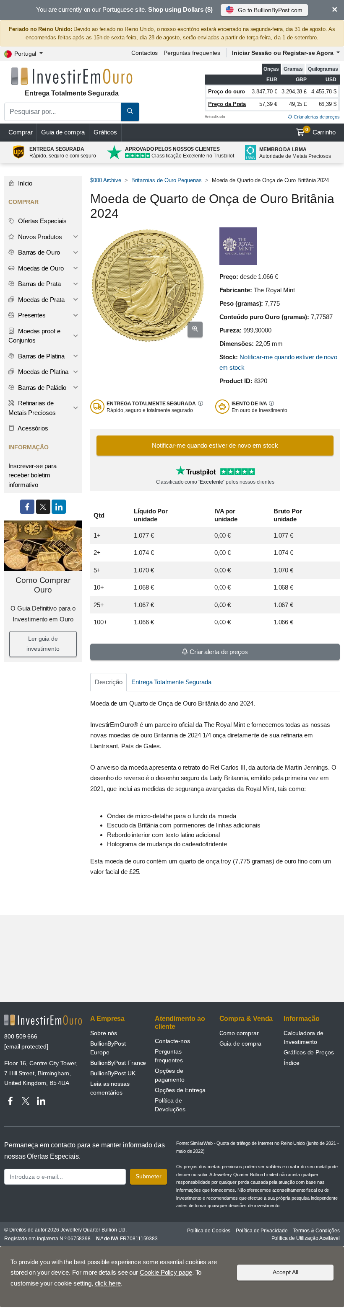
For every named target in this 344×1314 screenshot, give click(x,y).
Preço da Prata (227, 104)
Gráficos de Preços (309, 1052)
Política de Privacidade (261, 1231)
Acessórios (32, 428)
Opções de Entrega (180, 1090)
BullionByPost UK (113, 1073)
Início (24, 183)
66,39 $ (327, 104)
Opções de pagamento (170, 1075)
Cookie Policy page (166, 1272)
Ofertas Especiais (41, 220)
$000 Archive (105, 180)
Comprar (20, 132)
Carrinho (320, 131)
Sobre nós (103, 1033)
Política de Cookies (208, 1231)
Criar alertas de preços (316, 116)
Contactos (144, 52)
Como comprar (239, 1033)
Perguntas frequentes (192, 52)
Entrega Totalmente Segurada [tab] (171, 681)
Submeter (149, 1176)
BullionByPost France (118, 1062)
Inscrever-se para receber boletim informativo (32, 475)
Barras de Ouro (38, 252)
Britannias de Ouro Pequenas (166, 180)
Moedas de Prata (40, 299)
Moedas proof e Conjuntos (34, 335)
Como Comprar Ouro (43, 585)
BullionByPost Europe (108, 1048)
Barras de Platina (40, 356)
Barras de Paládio (41, 387)
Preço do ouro (226, 91)
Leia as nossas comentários (110, 1088)
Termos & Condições (316, 1231)
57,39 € (268, 104)
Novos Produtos (39, 236)
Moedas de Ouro (40, 268)
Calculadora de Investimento (303, 1037)
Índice (292, 1062)
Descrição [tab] (108, 681)
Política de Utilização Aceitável (305, 1238)
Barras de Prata (38, 283)
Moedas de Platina (42, 371)
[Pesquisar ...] (130, 112)
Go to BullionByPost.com (270, 10)
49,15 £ (298, 104)
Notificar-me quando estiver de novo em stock (215, 445)
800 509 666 (20, 1036)
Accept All (285, 1272)
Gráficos (105, 132)
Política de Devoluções (170, 1105)
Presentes (31, 315)
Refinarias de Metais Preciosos (32, 407)
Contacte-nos (172, 1041)
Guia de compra (63, 132)
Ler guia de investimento (43, 643)
